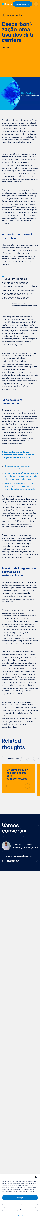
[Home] (7, 4)
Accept (20, 1198)
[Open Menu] (36, 4)
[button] (37, 1177)
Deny (20, 1204)
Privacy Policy (20, 1215)
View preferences (20, 1210)
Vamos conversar (22, 4)
